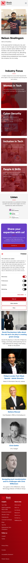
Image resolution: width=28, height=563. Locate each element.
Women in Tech (5, 514)
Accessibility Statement (7, 554)
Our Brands (17, 510)
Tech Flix (4, 524)
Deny (14, 307)
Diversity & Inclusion (6, 512)
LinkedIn (4, 536)
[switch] (24, 281)
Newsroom (17, 512)
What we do (18, 505)
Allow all (14, 299)
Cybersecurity (5, 517)
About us (17, 507)
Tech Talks (4, 505)
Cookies (4, 550)
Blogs (3, 522)
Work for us (17, 515)
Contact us (17, 517)
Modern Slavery (5, 559)
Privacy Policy (5, 545)
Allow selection (14, 303)
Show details (20, 294)
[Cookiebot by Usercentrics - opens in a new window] (20, 254)
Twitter (3, 538)
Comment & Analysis (7, 519)
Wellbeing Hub (18, 520)
